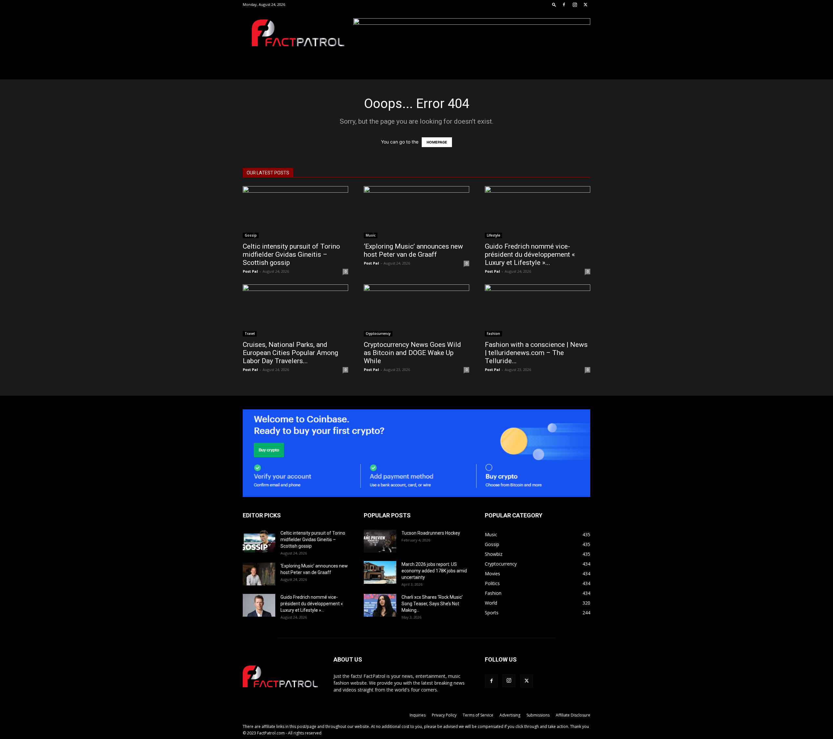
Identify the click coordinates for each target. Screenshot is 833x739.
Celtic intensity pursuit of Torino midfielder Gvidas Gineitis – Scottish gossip (291, 254)
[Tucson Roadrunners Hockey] (380, 541)
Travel (250, 333)
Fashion (493, 333)
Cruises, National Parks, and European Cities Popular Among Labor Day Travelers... (290, 353)
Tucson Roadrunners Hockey (431, 533)
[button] (554, 4)
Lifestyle (493, 235)
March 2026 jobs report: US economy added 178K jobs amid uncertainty (434, 571)
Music (371, 235)
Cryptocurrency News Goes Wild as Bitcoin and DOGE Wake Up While (412, 353)
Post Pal (250, 271)
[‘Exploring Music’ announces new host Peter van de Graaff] (416, 212)
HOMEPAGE (437, 142)
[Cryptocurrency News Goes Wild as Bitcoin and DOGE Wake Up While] (416, 310)
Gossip (251, 235)
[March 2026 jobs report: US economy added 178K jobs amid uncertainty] (380, 572)
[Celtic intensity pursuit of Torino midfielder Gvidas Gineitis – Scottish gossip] (295, 212)
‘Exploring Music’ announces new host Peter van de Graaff (413, 250)
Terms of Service (478, 715)
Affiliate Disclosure (573, 715)
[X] (585, 4)
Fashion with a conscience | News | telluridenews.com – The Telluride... (536, 353)
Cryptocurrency (378, 333)
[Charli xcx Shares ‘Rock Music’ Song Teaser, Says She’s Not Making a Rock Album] (380, 605)
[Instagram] (575, 4)
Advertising (509, 715)
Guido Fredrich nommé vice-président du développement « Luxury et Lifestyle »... (530, 254)
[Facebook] (564, 4)
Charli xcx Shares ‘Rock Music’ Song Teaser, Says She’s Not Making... (432, 604)
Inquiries (418, 715)
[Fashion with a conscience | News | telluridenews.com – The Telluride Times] (537, 310)
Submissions (538, 715)
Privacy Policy (444, 715)
